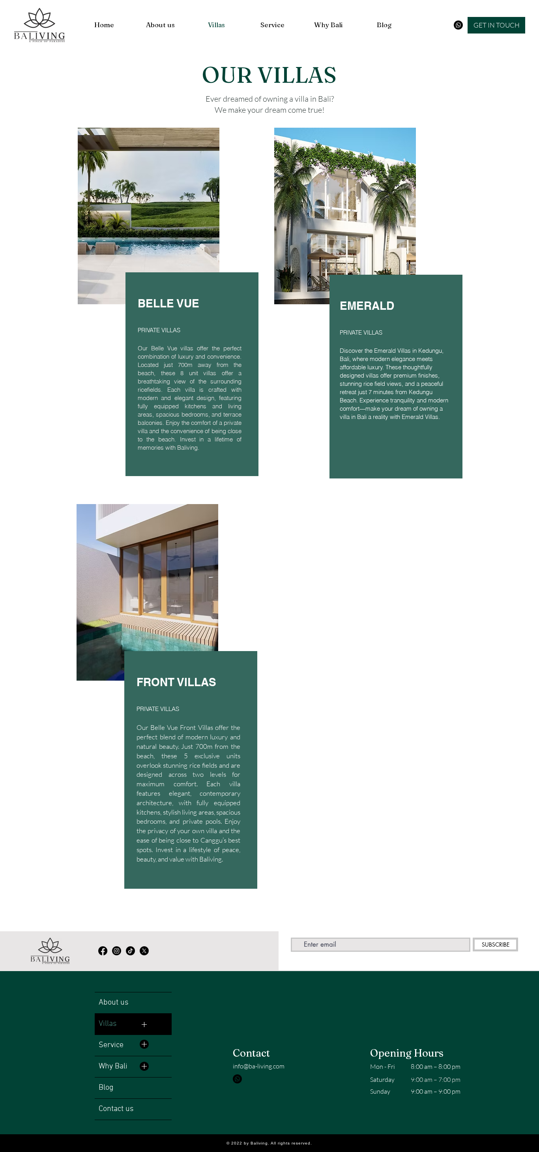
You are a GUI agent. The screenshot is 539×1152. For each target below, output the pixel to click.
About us (114, 1002)
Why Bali (113, 1066)
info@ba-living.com (258, 1066)
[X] (144, 950)
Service (111, 1045)
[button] (496, 25)
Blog (106, 1087)
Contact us (116, 1109)
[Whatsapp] (458, 25)
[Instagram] (116, 950)
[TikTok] (130, 950)
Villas (108, 1024)
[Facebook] (102, 950)
